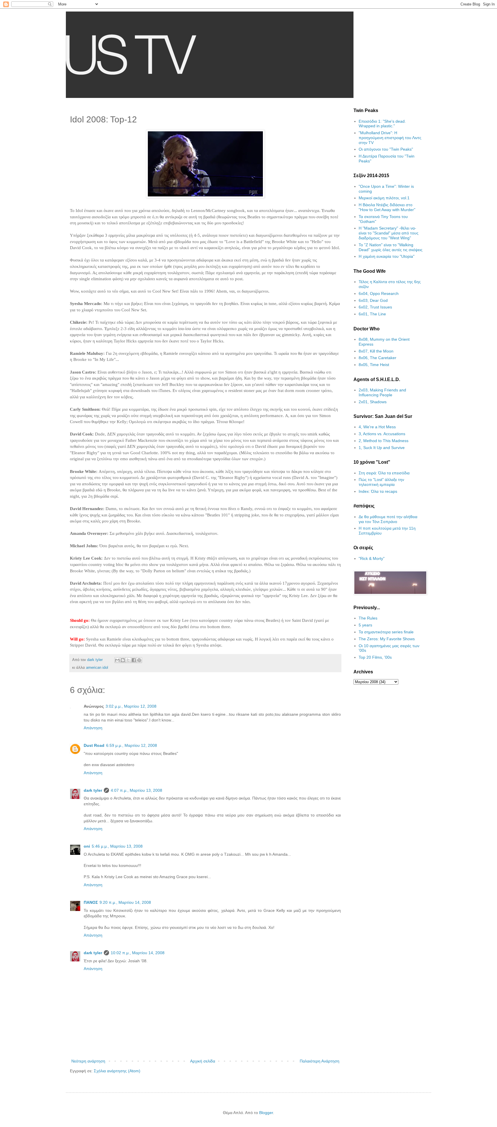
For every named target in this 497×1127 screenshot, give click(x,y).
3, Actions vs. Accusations (382, 433)
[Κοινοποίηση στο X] (128, 660)
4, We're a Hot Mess (377, 427)
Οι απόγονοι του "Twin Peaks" (386, 149)
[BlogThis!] (123, 660)
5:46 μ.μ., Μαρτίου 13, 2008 (117, 846)
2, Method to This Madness (383, 440)
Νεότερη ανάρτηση (88, 1061)
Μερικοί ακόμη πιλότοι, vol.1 (384, 198)
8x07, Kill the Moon (376, 351)
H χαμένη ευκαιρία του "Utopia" (386, 256)
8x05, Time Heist (374, 364)
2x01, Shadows (373, 401)
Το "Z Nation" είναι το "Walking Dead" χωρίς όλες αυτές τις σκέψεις (391, 247)
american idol (97, 668)
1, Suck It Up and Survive (382, 447)
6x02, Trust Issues (375, 307)
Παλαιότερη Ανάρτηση (319, 1061)
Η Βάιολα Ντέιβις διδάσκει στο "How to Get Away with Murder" (387, 207)
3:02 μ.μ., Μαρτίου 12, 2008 (131, 706)
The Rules (368, 618)
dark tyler (93, 790)
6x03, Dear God (373, 300)
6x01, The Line (372, 314)
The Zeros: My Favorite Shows (387, 639)
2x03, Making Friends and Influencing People (382, 392)
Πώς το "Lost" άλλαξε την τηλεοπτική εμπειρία (381, 482)
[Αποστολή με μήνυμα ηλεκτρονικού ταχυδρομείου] (117, 660)
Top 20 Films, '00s (375, 657)
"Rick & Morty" (372, 558)
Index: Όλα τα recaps (378, 491)
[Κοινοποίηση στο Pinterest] (139, 660)
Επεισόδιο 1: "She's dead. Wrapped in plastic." (382, 123)
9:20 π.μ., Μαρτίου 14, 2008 (125, 902)
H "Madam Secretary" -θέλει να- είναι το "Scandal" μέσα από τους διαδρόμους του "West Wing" (388, 233)
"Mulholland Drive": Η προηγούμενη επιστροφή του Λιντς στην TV (390, 137)
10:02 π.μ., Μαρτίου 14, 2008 (138, 952)
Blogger (266, 1112)
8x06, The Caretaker (377, 357)
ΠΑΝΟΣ (91, 902)
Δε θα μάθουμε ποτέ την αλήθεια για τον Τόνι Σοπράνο (388, 519)
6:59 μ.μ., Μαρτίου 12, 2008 (131, 745)
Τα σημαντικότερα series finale (386, 632)
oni (87, 846)
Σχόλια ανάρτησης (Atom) (117, 1071)
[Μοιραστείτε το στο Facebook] (134, 660)
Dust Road (94, 745)
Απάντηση (93, 728)
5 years (365, 625)
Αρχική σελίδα (202, 1061)
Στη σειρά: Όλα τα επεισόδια (384, 473)
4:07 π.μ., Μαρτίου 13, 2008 (136, 790)
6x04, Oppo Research (379, 293)
